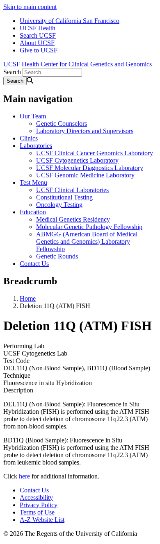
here (24, 476)
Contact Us (34, 263)
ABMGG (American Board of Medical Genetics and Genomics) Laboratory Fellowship (86, 241)
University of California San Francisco (69, 20)
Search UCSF (38, 35)
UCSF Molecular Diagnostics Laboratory (89, 167)
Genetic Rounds (57, 256)
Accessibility (36, 497)
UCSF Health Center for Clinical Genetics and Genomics (77, 64)
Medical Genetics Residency (73, 219)
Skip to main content (30, 6)
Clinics (29, 138)
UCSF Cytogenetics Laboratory (77, 160)
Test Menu (33, 182)
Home (28, 298)
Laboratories (36, 145)
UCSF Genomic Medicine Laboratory (85, 175)
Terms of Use (37, 512)
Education (33, 212)
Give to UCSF (38, 50)
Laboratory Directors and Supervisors (84, 130)
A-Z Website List (42, 519)
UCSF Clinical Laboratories (72, 189)
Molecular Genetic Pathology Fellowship (89, 226)
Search (12, 71)
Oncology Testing (59, 204)
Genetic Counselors (61, 123)
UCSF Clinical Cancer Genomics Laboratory (94, 153)
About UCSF (37, 42)
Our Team (33, 116)
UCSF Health (37, 28)
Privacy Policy (38, 504)
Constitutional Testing (64, 197)
